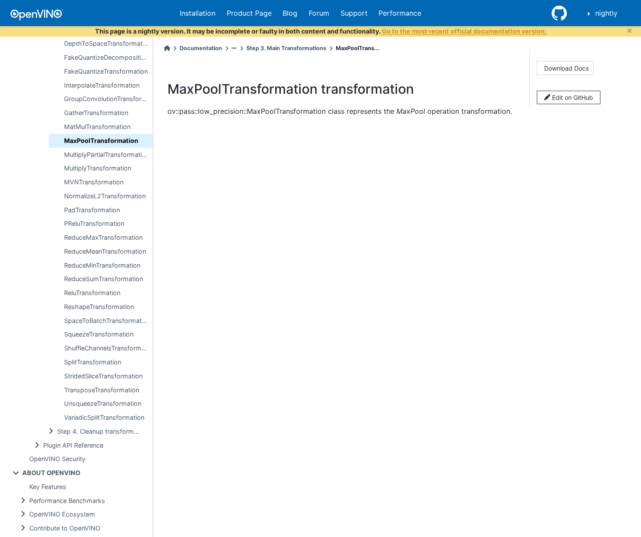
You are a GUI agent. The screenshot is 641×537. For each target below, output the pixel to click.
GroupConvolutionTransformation (108, 98)
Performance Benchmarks (67, 500)
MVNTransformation (93, 182)
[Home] (167, 48)
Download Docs (566, 68)
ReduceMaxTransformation (103, 237)
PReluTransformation (94, 223)
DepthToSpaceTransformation (107, 43)
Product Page (249, 13)
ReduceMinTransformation (102, 265)
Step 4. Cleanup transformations (104, 431)
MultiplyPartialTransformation (106, 154)
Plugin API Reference (73, 445)
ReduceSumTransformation (103, 278)
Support (354, 13)
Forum (319, 13)
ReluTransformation (92, 292)
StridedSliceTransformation (103, 376)
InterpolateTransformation (102, 85)
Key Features (47, 486)
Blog (290, 13)
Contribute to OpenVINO (64, 528)
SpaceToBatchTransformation (107, 320)
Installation (197, 13)
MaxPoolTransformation (101, 140)
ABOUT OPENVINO (51, 472)
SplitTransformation (92, 362)
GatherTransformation (96, 112)
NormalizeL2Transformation (105, 196)
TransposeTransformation (101, 390)
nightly (606, 13)
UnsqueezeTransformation (102, 403)
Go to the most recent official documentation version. (464, 31)
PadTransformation (92, 210)
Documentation (201, 48)
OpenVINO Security (57, 458)
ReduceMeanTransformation (105, 251)
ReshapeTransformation (99, 306)
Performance (399, 13)
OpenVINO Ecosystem (62, 514)
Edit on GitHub (571, 97)
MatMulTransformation (97, 126)
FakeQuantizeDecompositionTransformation (108, 57)
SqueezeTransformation (98, 334)
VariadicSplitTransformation (104, 417)
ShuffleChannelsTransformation (108, 348)
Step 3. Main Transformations (286, 48)
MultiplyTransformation (97, 168)
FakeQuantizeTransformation (106, 71)
